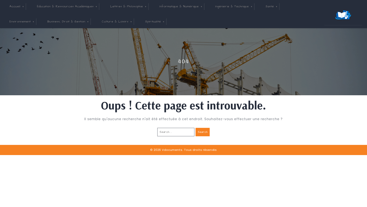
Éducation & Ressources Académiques (65, 6)
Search (203, 132)
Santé (270, 6)
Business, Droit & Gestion (66, 22)
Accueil (15, 6)
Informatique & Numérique (179, 6)
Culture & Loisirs (115, 22)
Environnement (20, 22)
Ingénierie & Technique (232, 6)
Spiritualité (153, 22)
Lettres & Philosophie (126, 6)
